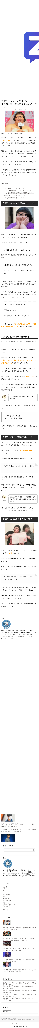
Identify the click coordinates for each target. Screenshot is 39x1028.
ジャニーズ (6, 908)
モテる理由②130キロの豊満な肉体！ (21, 193)
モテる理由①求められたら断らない (20, 190)
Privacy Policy (15, 1023)
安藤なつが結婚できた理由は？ (14, 198)
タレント (6, 910)
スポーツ (6, 891)
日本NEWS (6, 894)
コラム (5, 889)
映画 (4, 896)
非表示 (7, 183)
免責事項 (25, 1023)
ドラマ (5, 892)
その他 (5, 887)
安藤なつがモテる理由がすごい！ (15, 188)
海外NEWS (6, 898)
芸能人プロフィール (6, 97)
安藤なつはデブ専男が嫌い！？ (14, 195)
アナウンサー (7, 906)
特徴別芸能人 (7, 900)
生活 (4, 902)
